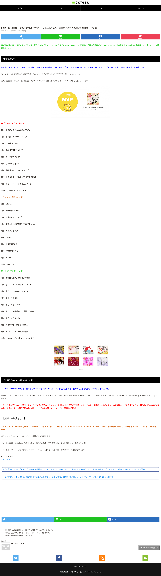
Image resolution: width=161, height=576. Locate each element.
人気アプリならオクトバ (77, 572)
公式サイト (5, 459)
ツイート (21, 38)
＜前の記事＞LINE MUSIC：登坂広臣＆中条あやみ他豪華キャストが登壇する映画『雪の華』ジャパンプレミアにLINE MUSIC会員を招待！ (58, 477)
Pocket (140, 38)
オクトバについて (80, 567)
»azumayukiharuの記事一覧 (149, 548)
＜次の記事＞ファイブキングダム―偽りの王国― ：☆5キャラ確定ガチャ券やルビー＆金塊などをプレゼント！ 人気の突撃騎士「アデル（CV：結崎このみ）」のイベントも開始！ (75, 469)
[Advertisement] (80, 19)
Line (60, 38)
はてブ (100, 38)
